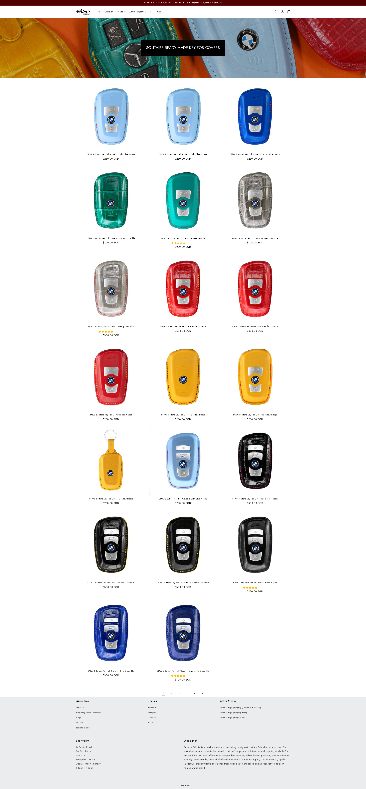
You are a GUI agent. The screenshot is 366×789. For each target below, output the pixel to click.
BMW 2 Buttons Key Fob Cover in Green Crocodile (111, 238)
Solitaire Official (186, 785)
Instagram (152, 712)
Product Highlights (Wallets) (232, 717)
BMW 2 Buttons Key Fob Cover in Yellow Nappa (183, 414)
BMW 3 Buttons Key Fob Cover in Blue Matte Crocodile (183, 671)
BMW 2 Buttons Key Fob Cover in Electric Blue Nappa (255, 154)
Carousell (152, 717)
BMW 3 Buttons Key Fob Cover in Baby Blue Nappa (183, 498)
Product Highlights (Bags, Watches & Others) (240, 707)
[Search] (276, 12)
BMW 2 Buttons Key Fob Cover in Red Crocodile (183, 326)
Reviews (79, 722)
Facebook (152, 707)
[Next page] (202, 694)
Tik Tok (151, 722)
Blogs (78, 717)
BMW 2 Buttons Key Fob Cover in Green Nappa (183, 238)
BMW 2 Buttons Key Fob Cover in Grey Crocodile (255, 238)
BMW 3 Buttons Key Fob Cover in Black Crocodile (255, 498)
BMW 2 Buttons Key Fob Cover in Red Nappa (111, 414)
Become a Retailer (84, 727)
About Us (80, 707)
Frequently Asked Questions (88, 712)
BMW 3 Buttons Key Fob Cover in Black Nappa (255, 582)
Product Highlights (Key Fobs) (233, 712)
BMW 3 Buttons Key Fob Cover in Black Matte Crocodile (183, 582)
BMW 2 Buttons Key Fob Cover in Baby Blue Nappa (111, 154)
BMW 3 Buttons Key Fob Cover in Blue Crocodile (111, 671)
